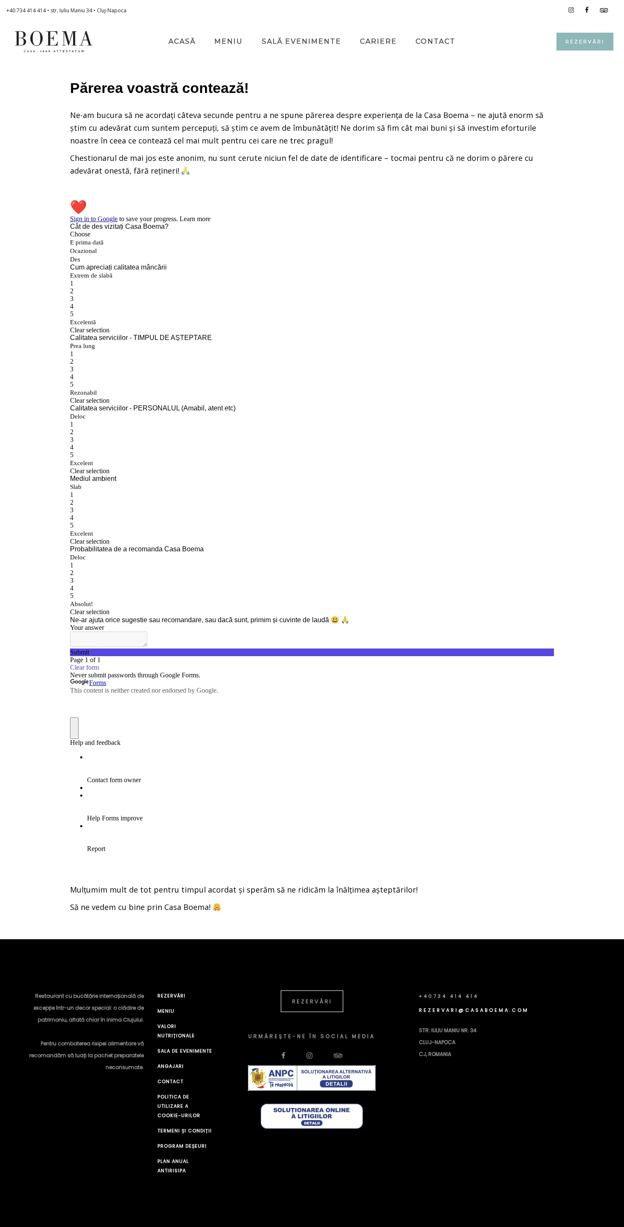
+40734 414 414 (448, 996)
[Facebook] (586, 10)
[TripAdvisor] (603, 10)
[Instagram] (571, 10)
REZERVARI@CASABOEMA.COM (474, 1010)
